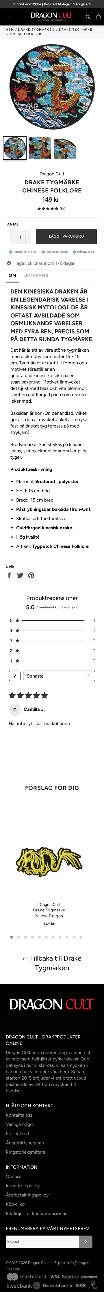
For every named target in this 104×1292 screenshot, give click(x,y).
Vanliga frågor (20, 1124)
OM (12, 275)
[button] (48, 209)
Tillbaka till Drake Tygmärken (54, 963)
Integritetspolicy (23, 1185)
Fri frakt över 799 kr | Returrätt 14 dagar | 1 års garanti (52, 4)
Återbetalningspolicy (27, 1195)
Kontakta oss (19, 1115)
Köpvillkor (16, 1204)
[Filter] (15, 676)
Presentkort (17, 1133)
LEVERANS (36, 275)
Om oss (13, 1176)
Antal (12, 224)
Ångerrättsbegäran (25, 1143)
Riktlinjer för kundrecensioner (36, 1213)
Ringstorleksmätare (25, 1152)
